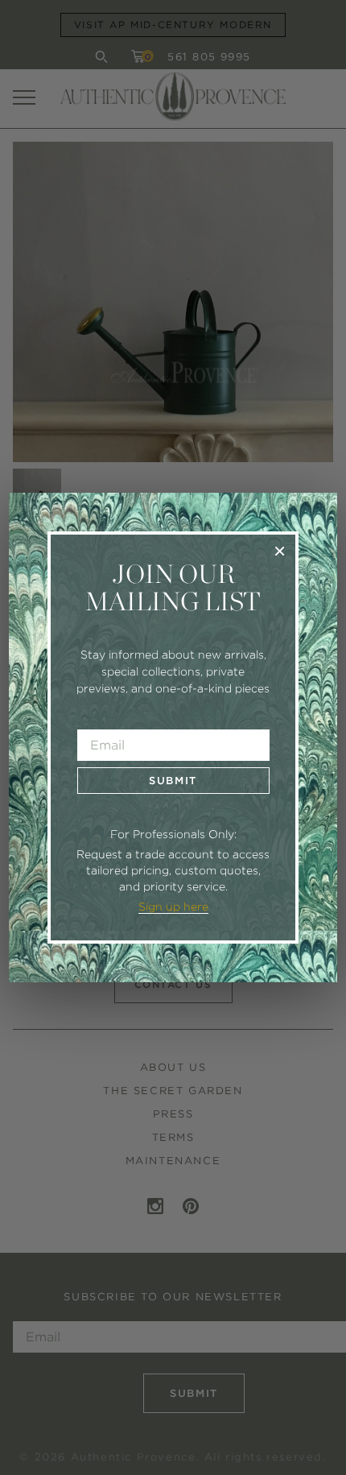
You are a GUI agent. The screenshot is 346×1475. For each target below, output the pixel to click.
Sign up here (173, 906)
